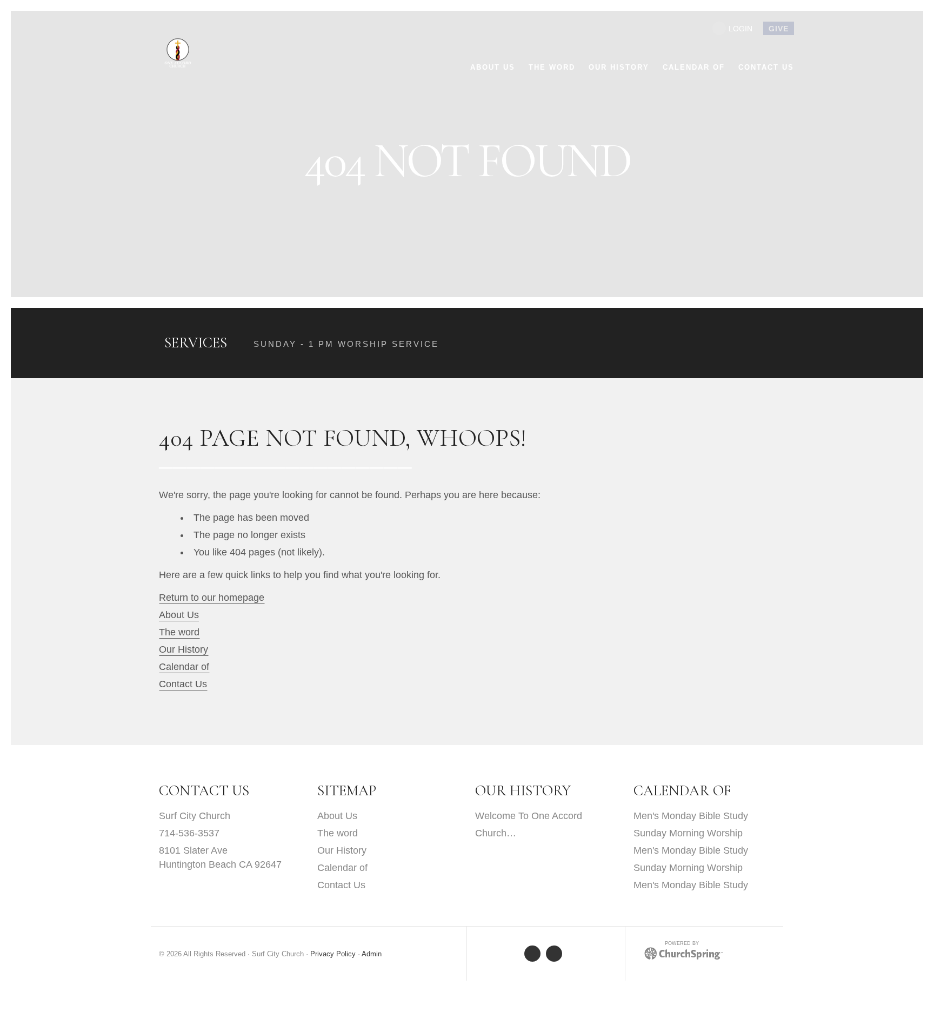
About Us (179, 614)
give (779, 28)
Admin (372, 954)
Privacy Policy (333, 954)
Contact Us (183, 684)
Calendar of (184, 666)
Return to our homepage (211, 597)
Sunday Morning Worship (688, 833)
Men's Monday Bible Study (690, 815)
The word (179, 632)
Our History (183, 649)
